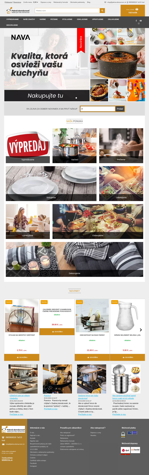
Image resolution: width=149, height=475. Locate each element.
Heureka (93, 435)
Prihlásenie (8, 2)
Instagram (33, 466)
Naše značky (29, 19)
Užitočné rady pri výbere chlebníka (20, 397)
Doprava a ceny (46, 2)
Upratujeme (97, 19)
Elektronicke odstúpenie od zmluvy (72, 449)
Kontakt (32, 438)
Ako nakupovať (65, 432)
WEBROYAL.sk (7, 460)
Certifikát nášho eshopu (38, 460)
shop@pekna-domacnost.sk (116, 2)
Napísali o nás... (35, 435)
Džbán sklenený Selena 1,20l (127, 335)
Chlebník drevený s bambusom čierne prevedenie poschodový (57, 310)
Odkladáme (82, 19)
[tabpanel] (74, 65)
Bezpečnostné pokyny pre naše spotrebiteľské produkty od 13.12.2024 (40, 446)
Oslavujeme (113, 19)
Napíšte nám (34, 441)
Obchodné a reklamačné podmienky (42, 452)
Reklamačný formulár (61, 2)
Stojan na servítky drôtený (22, 335)
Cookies (33, 458)
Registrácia (17, 2)
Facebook (33, 463)
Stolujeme (67, 19)
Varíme (43, 19)
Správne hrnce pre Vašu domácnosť (88, 397)
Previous (8, 330)
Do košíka (23, 357)
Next (141, 330)
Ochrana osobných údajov (39, 455)
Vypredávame (12, 19)
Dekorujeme (12, 25)
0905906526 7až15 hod (136, 2)
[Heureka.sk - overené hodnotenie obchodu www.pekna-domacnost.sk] (114, 15)
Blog (88, 2)
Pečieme (54, 19)
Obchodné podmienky (77, 2)
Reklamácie (64, 438)
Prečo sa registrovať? (67, 435)
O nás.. (32, 432)
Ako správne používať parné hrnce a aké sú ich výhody (124, 397)
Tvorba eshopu (7, 458)
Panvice (47, 396)
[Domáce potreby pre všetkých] (18, 10)
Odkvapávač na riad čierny (92, 335)
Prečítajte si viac (16, 414)
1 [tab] (76, 98)
